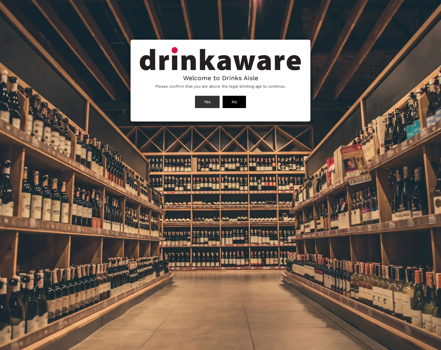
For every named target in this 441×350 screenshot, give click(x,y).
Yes (207, 101)
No (234, 101)
